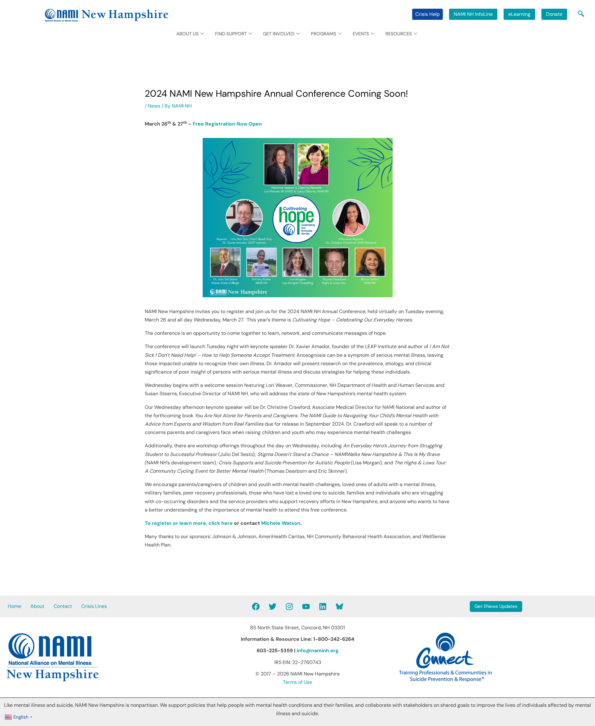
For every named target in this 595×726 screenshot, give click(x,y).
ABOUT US (187, 34)
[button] (581, 14)
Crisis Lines (94, 606)
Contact (63, 606)
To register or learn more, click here (189, 523)
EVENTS (361, 34)
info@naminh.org (318, 650)
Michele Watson (280, 523)
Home (14, 606)
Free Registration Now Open (227, 124)
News (154, 106)
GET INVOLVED (278, 34)
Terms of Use (297, 682)
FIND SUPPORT (231, 34)
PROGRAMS (323, 34)
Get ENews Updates (496, 606)
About (37, 606)
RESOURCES (399, 34)
